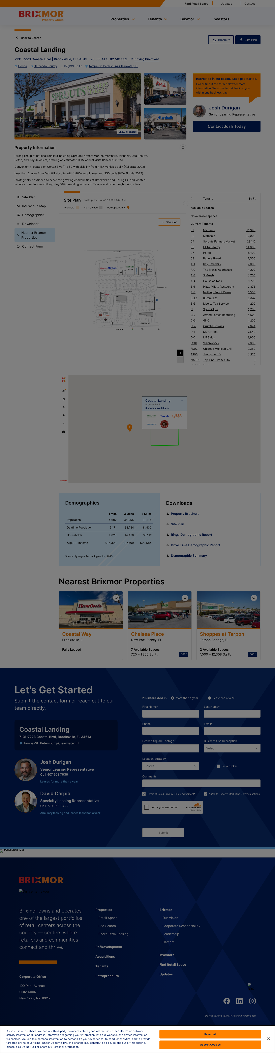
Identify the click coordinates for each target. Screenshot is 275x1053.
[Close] (268, 1038)
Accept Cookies (210, 1044)
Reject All (210, 1034)
